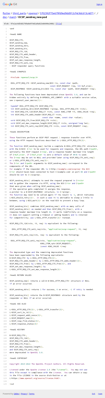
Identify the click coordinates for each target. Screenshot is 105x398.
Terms (31, 393)
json (100, 393)
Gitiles (16, 393)
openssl (33, 13)
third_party (19, 13)
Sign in (99, 4)
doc (5, 17)
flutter (6, 13)
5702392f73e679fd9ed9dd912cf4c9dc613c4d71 (67, 13)
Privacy (24, 393)
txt (93, 393)
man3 (12, 17)
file (59, 24)
